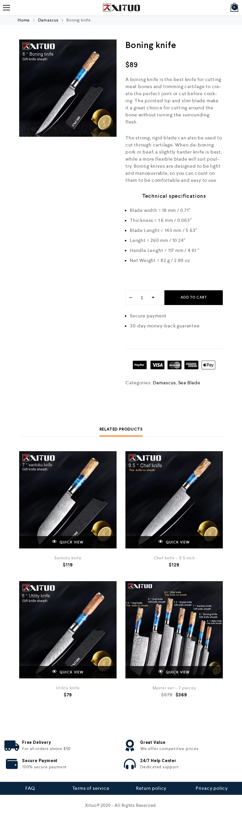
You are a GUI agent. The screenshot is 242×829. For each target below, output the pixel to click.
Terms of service (90, 788)
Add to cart (194, 297)
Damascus (48, 20)
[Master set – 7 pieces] (174, 629)
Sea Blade (189, 383)
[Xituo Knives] (121, 7)
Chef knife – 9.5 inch (174, 558)
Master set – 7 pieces (174, 687)
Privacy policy (212, 788)
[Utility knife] (68, 629)
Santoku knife (67, 558)
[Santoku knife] (68, 499)
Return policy (151, 788)
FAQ (30, 788)
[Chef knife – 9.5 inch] (174, 499)
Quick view (71, 542)
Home (24, 20)
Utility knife (67, 687)
